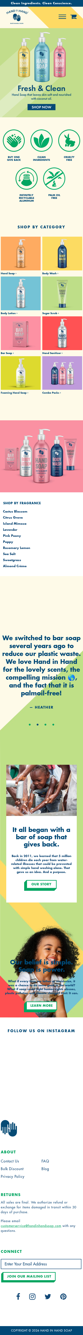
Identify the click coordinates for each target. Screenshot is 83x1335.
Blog (45, 1169)
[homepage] (17, 22)
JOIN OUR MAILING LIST (29, 1276)
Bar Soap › (7, 353)
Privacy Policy (13, 1176)
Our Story (41, 884)
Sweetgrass (12, 560)
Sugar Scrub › (50, 313)
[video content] (41, 73)
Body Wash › (50, 273)
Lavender (10, 529)
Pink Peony (12, 535)
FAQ (45, 1161)
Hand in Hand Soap (56, 1330)
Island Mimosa (14, 523)
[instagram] (32, 1298)
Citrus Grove (13, 517)
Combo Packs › (51, 393)
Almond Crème (15, 566)
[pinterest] (63, 1298)
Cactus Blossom (15, 511)
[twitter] (48, 1298)
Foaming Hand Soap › (14, 393)
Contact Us (10, 1161)
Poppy (8, 542)
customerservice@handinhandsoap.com (31, 1226)
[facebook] (18, 1298)
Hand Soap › (8, 273)
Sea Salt (9, 554)
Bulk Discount (12, 1169)
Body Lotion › (9, 313)
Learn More (41, 1005)
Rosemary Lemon (16, 548)
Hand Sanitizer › (52, 353)
